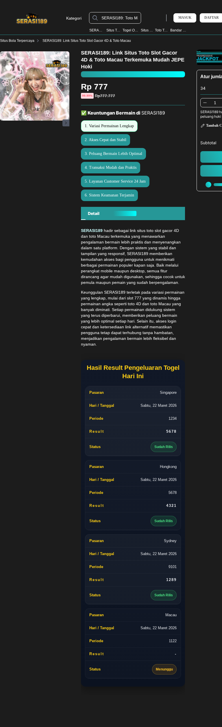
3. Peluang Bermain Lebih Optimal (113, 153)
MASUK (184, 18)
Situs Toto (147, 30)
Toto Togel (161, 30)
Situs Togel (113, 30)
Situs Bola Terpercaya (17, 41)
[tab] (93, 213)
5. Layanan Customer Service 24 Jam (115, 181)
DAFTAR (211, 18)
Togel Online (131, 30)
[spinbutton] (215, 103)
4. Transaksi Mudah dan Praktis (110, 167)
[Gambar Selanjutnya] (65, 122)
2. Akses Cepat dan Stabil (105, 140)
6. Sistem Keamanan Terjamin (109, 195)
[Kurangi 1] (204, 102)
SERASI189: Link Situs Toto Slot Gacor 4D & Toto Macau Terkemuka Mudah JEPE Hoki (110, 41)
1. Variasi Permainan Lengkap (109, 126)
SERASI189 (97, 30)
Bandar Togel (178, 30)
